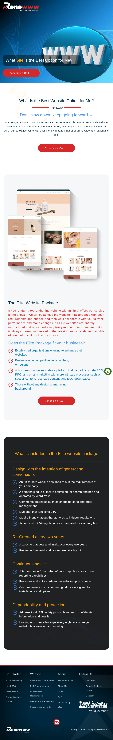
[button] (108, 371)
